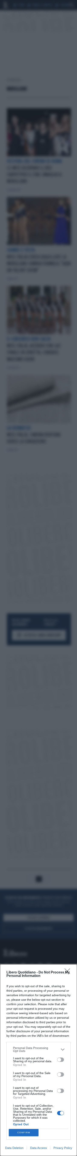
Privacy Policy (62, 1148)
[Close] (69, 973)
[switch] (60, 1060)
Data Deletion (14, 1148)
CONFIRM (23, 1132)
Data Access (38, 1148)
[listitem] (38, 1049)
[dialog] (38, 1060)
